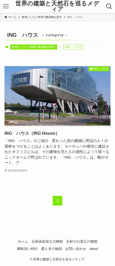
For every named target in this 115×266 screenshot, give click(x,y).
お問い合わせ (75, 249)
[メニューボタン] (5, 6)
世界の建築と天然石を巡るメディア (57, 6)
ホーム (23, 241)
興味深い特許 (27, 249)
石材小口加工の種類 (81, 241)
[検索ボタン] (109, 6)
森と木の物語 (51, 249)
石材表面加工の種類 (47, 241)
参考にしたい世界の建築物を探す (33, 46)
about (94, 249)
